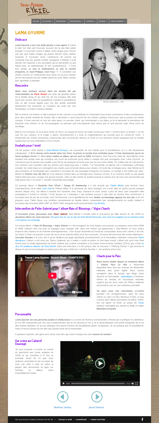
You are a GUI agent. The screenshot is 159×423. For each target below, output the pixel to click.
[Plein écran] (136, 383)
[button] (100, 364)
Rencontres (75, 21)
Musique (102, 21)
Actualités (46, 21)
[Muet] (132, 383)
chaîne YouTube (98, 419)
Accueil (36, 21)
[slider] (98, 383)
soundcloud (81, 419)
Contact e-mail (65, 419)
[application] (100, 363)
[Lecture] (63, 383)
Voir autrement (117, 21)
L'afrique (90, 21)
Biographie (60, 21)
